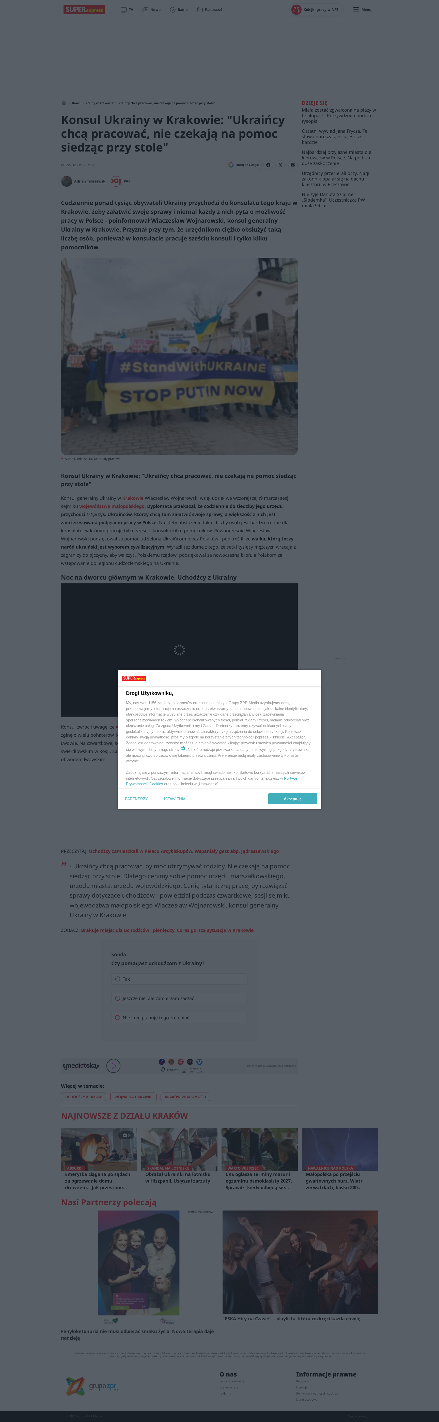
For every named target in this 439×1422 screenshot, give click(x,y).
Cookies (156, 784)
